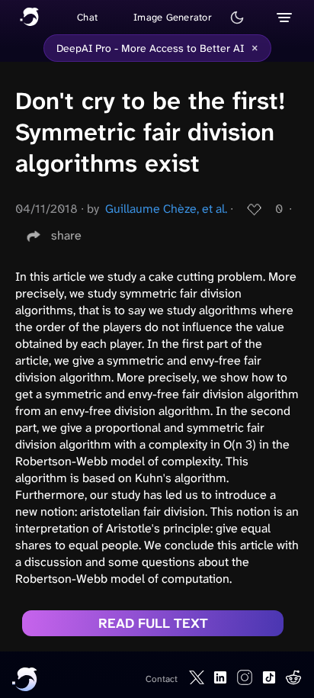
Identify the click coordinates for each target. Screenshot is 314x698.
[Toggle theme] (237, 17)
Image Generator (172, 17)
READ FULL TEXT (153, 623)
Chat (87, 17)
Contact (162, 679)
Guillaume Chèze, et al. (166, 209)
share (66, 235)
